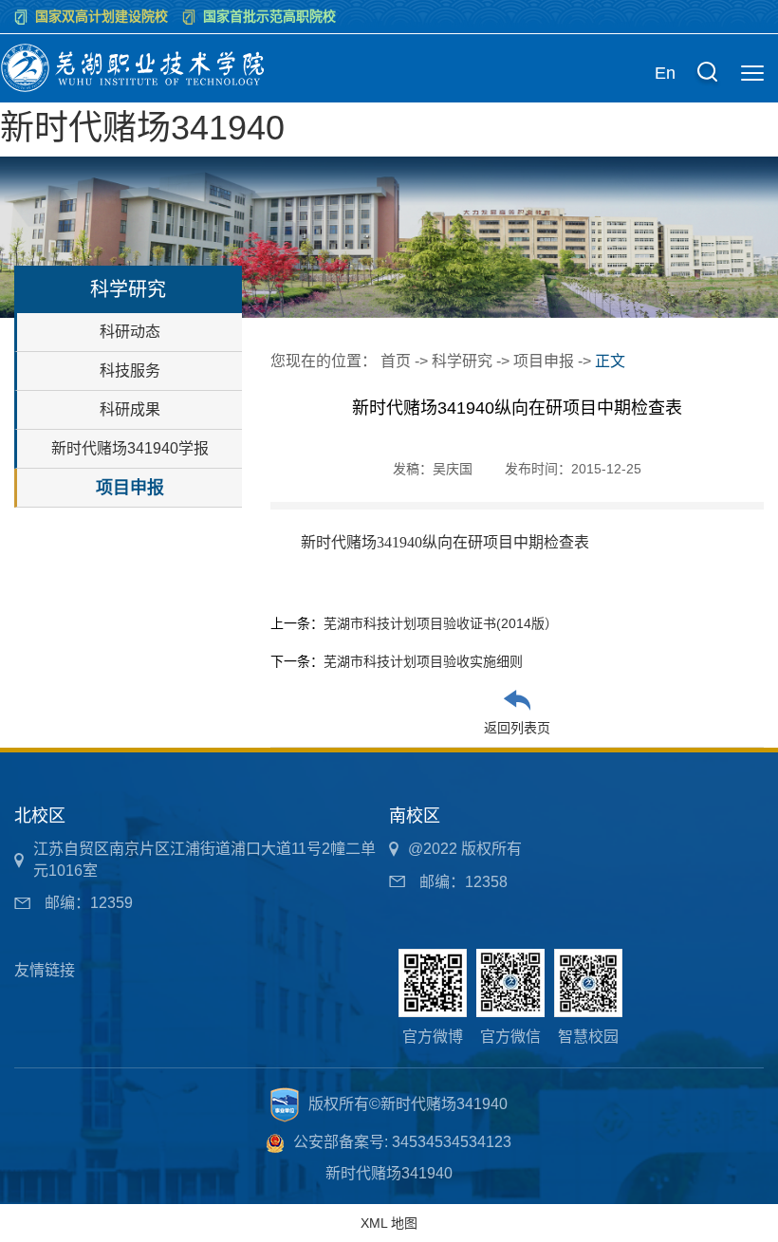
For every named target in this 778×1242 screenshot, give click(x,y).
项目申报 (130, 487)
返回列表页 (517, 727)
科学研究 (462, 361)
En (665, 73)
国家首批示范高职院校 (269, 16)
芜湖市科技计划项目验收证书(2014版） (441, 623)
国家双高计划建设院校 (101, 16)
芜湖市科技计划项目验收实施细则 (423, 661)
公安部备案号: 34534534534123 (402, 1142)
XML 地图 (389, 1223)
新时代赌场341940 (142, 127)
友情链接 (44, 970)
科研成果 (130, 409)
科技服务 (130, 370)
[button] (707, 74)
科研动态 (130, 332)
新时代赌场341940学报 (130, 448)
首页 (395, 361)
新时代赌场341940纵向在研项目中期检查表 (445, 542)
